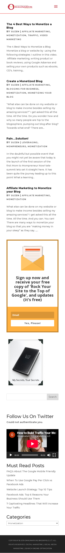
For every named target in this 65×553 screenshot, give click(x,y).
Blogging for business (22, 89)
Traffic (33, 35)
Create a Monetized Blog (24, 81)
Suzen (15, 31)
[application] (32, 443)
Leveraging (30, 142)
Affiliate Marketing (36, 31)
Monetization (16, 35)
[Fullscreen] (54, 455)
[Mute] (48, 455)
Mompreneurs (16, 146)
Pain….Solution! (17, 138)
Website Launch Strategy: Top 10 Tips (29, 489)
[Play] (10, 455)
